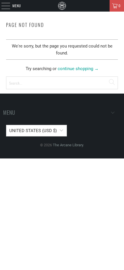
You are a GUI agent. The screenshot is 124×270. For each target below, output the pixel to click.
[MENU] (2, 6)
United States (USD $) (33, 130)
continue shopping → (78, 68)
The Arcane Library (68, 145)
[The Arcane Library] (62, 6)
